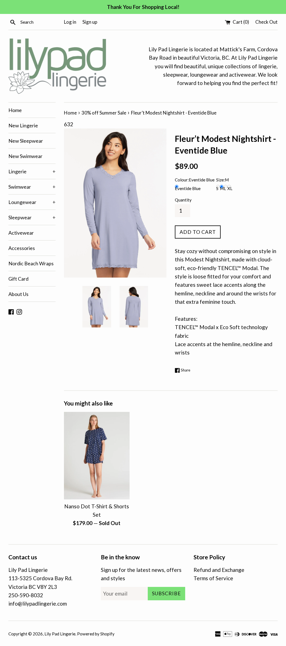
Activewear (21, 233)
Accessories (21, 248)
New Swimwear (25, 156)
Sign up (89, 22)
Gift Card (18, 279)
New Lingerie (23, 125)
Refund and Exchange (219, 570)
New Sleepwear (25, 141)
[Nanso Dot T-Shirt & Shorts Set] (97, 455)
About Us (18, 294)
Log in (70, 22)
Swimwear (32, 187)
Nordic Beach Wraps (31, 263)
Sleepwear (32, 217)
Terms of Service (213, 578)
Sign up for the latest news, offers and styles (141, 574)
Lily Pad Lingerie (59, 633)
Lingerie (32, 171)
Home (15, 110)
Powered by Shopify (96, 633)
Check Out (266, 22)
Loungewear (32, 202)
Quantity (183, 199)
